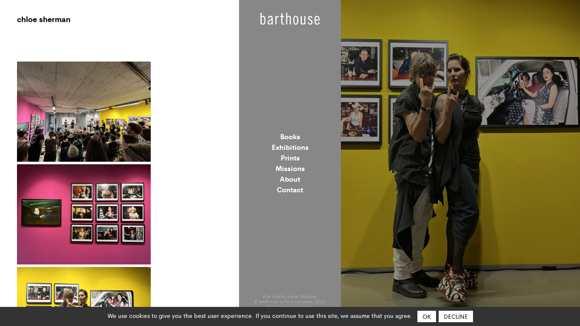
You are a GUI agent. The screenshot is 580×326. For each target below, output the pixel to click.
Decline (456, 316)
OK (426, 316)
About (290, 179)
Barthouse (290, 19)
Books (290, 136)
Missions (290, 168)
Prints (290, 157)
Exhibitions (290, 147)
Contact (290, 189)
